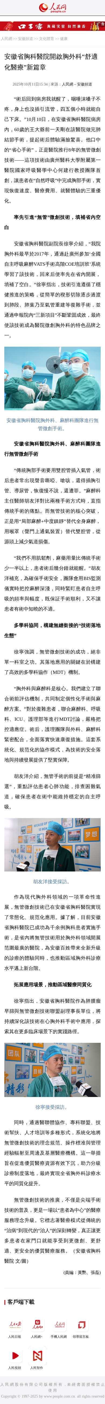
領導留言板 (81, 1337)
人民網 (6, 39)
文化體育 (46, 39)
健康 (64, 39)
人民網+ (37, 1337)
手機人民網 (59, 1337)
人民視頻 (14, 1368)
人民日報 (14, 1337)
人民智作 (36, 1368)
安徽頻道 (25, 39)
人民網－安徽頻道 (77, 84)
